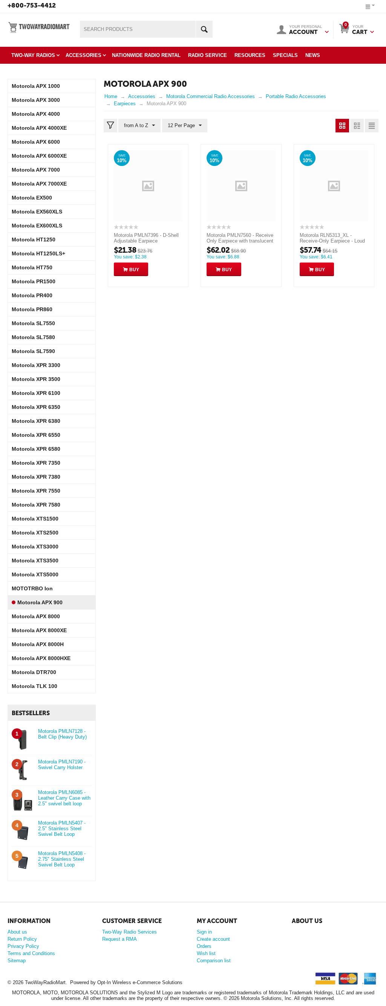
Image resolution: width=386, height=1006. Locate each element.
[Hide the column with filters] (110, 125)
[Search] (204, 29)
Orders (204, 946)
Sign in (204, 932)
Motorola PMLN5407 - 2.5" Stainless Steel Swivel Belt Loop (62, 828)
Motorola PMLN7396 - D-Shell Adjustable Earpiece (146, 238)
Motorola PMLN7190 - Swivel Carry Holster (62, 764)
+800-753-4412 (32, 5)
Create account (213, 939)
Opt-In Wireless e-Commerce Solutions (139, 982)
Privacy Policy (23, 946)
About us (17, 932)
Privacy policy (306, 941)
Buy (134, 269)
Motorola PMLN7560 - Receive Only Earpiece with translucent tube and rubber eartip (240, 240)
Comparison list (214, 960)
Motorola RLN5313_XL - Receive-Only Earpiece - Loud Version (332, 240)
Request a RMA (119, 939)
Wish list (206, 953)
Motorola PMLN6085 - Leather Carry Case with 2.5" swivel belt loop (64, 797)
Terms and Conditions (31, 953)
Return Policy (22, 939)
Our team (301, 932)
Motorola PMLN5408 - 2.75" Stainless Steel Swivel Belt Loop (62, 859)
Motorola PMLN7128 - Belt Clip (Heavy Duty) (62, 734)
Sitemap (17, 960)
